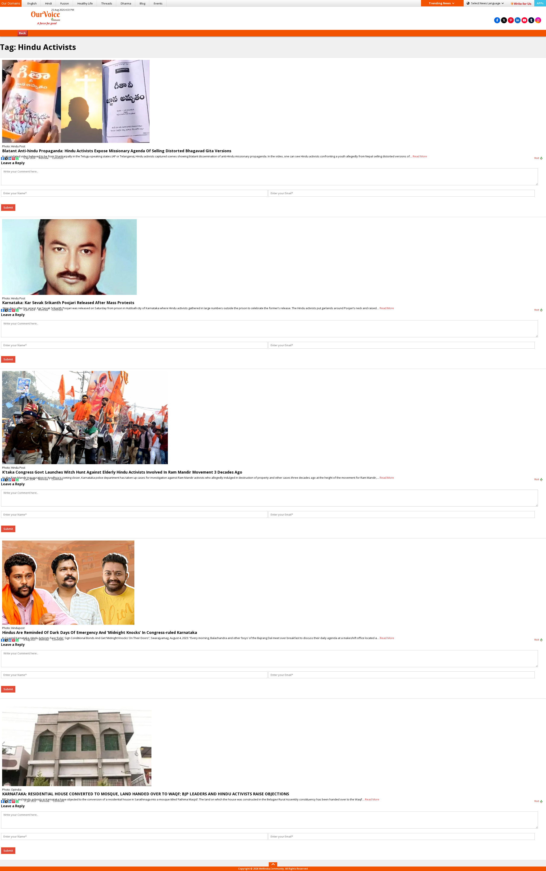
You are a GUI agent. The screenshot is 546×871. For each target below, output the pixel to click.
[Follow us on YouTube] (524, 20)
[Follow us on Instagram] (538, 20)
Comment (57, 158)
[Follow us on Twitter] (504, 20)
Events (158, 3)
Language (486, 3)
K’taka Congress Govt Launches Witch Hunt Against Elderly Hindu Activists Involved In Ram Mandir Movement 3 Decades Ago (122, 472)
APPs (540, 3)
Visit (537, 158)
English (32, 3)
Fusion (64, 3)
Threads (106, 3)
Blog (142, 3)
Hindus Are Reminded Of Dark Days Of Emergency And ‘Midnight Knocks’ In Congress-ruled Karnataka (99, 632)
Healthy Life (85, 3)
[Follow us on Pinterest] (511, 20)
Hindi (48, 3)
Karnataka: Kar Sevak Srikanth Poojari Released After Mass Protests (68, 302)
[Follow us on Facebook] (497, 20)
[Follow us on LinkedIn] (518, 20)
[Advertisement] (273, 17)
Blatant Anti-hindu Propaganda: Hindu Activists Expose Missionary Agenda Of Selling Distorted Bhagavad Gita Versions (116, 150)
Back (22, 33)
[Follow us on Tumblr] (531, 20)
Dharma (126, 3)
